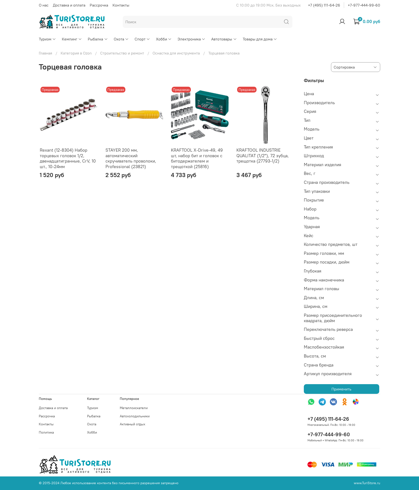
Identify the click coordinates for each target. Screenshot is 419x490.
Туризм (45, 39)
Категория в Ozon (76, 53)
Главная (45, 53)
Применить (341, 389)
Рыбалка (95, 39)
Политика (46, 432)
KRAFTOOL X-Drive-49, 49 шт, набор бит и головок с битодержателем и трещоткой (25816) (197, 158)
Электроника (189, 39)
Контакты (121, 5)
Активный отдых (132, 424)
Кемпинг (69, 39)
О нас (43, 5)
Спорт (140, 39)
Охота (119, 39)
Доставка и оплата (69, 5)
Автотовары (221, 39)
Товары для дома (258, 39)
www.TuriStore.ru (367, 483)
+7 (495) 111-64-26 (324, 5)
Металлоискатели (134, 408)
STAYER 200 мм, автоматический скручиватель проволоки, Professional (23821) (130, 158)
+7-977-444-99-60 (364, 5)
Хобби (161, 39)
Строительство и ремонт (122, 53)
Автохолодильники (135, 416)
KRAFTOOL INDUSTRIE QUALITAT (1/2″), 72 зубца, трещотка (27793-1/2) (262, 155)
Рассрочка (99, 5)
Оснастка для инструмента (176, 53)
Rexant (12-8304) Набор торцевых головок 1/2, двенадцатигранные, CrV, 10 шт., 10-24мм (68, 158)
